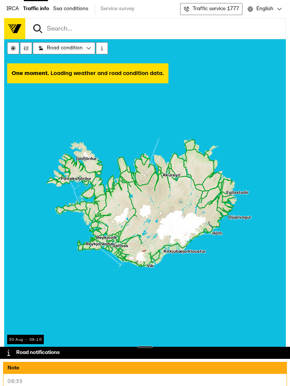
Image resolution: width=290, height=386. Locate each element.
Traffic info (36, 9)
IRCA (12, 9)
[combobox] (264, 9)
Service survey (117, 9)
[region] (145, 206)
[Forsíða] (14, 28)
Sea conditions (70, 9)
